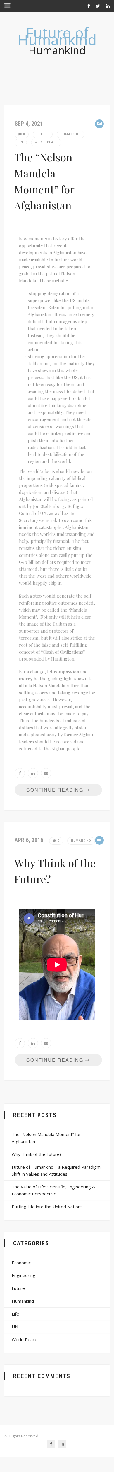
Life (15, 1314)
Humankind (71, 134)
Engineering (23, 1275)
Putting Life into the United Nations (47, 1206)
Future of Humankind (57, 36)
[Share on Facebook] (20, 773)
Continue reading (55, 789)
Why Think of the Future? (37, 1154)
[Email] (46, 773)
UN (20, 142)
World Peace (46, 142)
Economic (21, 1262)
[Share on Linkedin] (33, 773)
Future (43, 134)
